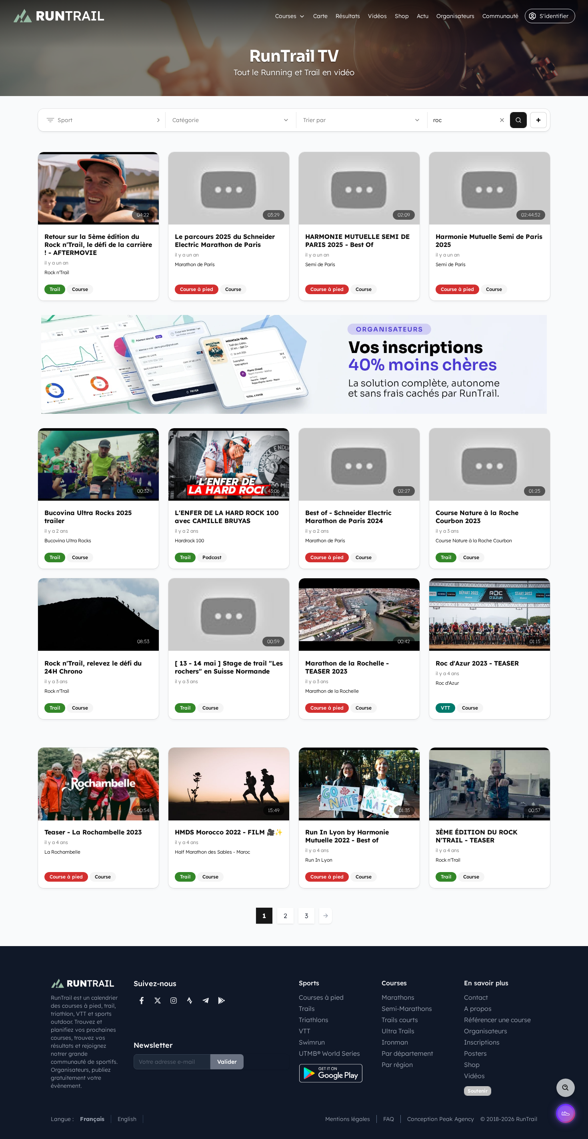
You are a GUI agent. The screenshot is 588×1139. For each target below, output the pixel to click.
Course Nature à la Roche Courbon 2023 (477, 517)
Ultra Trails (398, 1031)
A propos (478, 1009)
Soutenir (478, 1091)
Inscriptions (482, 1042)
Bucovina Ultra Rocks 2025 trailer (88, 517)
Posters (475, 1053)
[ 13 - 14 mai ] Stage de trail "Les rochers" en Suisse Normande (229, 667)
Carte (320, 16)
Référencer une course (497, 1020)
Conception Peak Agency (440, 1119)
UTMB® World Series (329, 1053)
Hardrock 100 (189, 540)
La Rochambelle (62, 852)
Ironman (395, 1042)
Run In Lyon (318, 860)
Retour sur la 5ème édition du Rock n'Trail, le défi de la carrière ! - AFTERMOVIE (98, 245)
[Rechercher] (518, 120)
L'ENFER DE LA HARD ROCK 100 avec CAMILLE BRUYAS (227, 517)
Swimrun (312, 1042)
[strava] (190, 1001)
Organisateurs (455, 16)
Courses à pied (321, 997)
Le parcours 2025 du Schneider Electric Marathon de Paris (225, 241)
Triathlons (313, 1020)
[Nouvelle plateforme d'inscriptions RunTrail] (294, 364)
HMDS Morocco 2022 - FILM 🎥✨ (229, 832)
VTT (304, 1031)
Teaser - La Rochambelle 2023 (93, 832)
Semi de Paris (320, 264)
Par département (407, 1053)
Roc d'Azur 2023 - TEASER (477, 663)
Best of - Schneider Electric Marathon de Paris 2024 (348, 517)
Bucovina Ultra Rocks (67, 540)
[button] (502, 120)
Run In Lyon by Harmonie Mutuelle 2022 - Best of (347, 836)
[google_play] (222, 1001)
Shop (402, 16)
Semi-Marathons (407, 1009)
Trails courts (400, 1020)
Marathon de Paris (195, 264)
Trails (307, 1009)
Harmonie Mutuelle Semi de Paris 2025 (489, 241)
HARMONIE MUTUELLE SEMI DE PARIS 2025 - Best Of (357, 241)
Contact (476, 997)
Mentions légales (347, 1119)
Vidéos (377, 16)
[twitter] (158, 1001)
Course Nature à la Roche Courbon (474, 540)
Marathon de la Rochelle (332, 691)
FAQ (388, 1119)
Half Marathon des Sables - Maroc (212, 852)
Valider (227, 1061)
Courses (285, 16)
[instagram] (174, 1001)
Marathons (398, 997)
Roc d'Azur (447, 683)
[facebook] (142, 1001)
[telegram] (206, 1001)
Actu (422, 16)
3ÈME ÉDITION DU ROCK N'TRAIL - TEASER (477, 836)
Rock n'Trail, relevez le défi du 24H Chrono (93, 667)
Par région (397, 1065)
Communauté (500, 16)
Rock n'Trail (56, 272)
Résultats (348, 16)
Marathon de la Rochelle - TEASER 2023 (347, 667)
